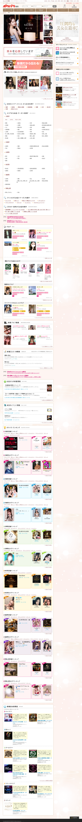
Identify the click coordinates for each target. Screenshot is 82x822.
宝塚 (6, 158)
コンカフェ (28, 202)
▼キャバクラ (7, 433)
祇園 (37, 107)
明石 (18, 158)
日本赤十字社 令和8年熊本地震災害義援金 (44, 58)
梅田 (7, 107)
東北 (49, 1)
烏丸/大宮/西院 (45, 146)
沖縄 (78, 1)
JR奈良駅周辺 (21, 168)
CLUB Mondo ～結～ (24, 620)
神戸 (6, 156)
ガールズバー (41, 200)
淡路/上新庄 (32, 125)
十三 (6, 127)
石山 (31, 178)
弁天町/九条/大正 (45, 129)
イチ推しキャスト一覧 (48, 98)
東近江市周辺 (45, 180)
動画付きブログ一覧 (47, 300)
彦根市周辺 (7, 184)
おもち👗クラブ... (36, 694)
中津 (31, 123)
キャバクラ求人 (23, 1)
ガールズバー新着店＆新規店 (46, 780)
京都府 (7, 142)
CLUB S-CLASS (24, 531)
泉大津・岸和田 (21, 133)
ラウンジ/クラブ (9, 202)
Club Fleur (22, 664)
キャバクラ (8, 200)
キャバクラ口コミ (15, 1)
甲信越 (52, 1)
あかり (36, 517)
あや (47, 606)
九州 (75, 1)
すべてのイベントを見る (47, 422)
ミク (47, 517)
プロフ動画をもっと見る (47, 346)
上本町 (6, 131)
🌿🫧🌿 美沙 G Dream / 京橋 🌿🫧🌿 (23, 462)
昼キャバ (16, 200)
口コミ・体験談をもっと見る (46, 368)
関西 (68, 1)
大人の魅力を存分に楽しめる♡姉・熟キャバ (39, 209)
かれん (36, 561)
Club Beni (22, 575)
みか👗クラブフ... (47, 694)
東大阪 (6, 138)
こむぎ (36, 606)
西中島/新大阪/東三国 (46, 125)
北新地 (13, 107)
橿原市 (43, 168)
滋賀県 (7, 174)
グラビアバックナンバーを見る (46, 45)
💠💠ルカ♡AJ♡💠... (47, 562)
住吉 (43, 131)
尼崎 (43, 156)
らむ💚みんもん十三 (42, 336)
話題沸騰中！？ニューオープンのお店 (14, 209)
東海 (65, 1)
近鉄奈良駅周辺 (33, 168)
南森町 (43, 127)
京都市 (6, 146)
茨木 (18, 135)
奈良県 (7, 164)
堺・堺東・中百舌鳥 (9, 133)
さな (17, 509)
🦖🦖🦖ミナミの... (47, 470)
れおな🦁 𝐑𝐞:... (36, 650)
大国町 (19, 125)
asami (36, 470)
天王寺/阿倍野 (21, 131)
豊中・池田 (32, 135)
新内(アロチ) (14, 109)
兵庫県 (7, 152)
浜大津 (43, 178)
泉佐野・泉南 (33, 133)
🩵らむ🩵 (18, 597)
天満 (31, 127)
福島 (18, 129)
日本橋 (6, 125)
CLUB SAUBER (24, 485)
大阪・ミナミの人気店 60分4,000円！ (16, 217)
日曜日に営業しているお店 (30, 211)
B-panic (21, 438)
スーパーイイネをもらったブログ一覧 (43, 317)
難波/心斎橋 (21, 107)
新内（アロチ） (8, 192)
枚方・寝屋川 (45, 135)
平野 (31, 131)
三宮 (42, 107)
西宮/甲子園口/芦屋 (34, 156)
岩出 (18, 192)
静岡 (62, 1)
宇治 (6, 148)
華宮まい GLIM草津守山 (23, 642)
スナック (19, 202)
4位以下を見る (48, 451)
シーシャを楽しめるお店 (11, 213)
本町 (31, 129)
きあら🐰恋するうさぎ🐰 (43, 326)
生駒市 (6, 170)
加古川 (43, 158)
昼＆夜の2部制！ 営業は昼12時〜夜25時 (17, 221)
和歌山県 (8, 188)
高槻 (6, 135)
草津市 (6, 180)
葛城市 (19, 170)
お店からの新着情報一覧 (47, 400)
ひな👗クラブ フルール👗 (22, 687)
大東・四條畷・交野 (22, 138)
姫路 (31, 158)
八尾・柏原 (32, 138)
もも (17, 553)
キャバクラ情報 (6, 1)
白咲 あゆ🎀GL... (47, 650)
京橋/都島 (29, 107)
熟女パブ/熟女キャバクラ (28, 200)
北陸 (56, 1)
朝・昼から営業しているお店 (12, 211)
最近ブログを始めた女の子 (46, 281)
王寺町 (31, 170)
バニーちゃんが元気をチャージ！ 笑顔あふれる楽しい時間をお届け (24, 376)
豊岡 (6, 160)
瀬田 (18, 178)
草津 (7, 109)
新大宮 (48, 107)
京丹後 (31, 148)
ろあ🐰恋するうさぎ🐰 (18, 326)
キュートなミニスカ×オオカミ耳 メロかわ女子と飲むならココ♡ (23, 372)
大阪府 (7, 116)
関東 (59, 1)
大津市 (6, 178)
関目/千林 (20, 127)
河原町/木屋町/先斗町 (34, 146)
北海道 (45, 1)
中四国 (71, 1)
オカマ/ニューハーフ (39, 202)
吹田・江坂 (44, 133)
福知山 (19, 148)
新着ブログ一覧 (48, 258)
